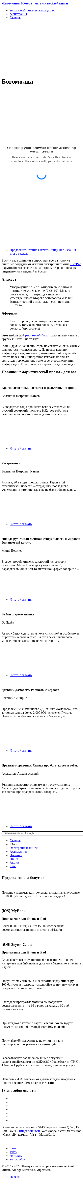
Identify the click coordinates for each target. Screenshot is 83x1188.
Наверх (15, 1176)
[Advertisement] (29, 48)
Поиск (14, 858)
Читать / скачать (21, 448)
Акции (14, 862)
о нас (13, 1148)
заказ (13, 1152)
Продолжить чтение (23, 250)
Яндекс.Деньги (29, 1131)
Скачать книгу (48, 250)
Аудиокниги (18, 851)
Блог (13, 866)
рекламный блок (36, 335)
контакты (16, 1155)
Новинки (16, 855)
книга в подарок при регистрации (32, 10)
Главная (15, 840)
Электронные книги (24, 848)
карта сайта (17, 1159)
